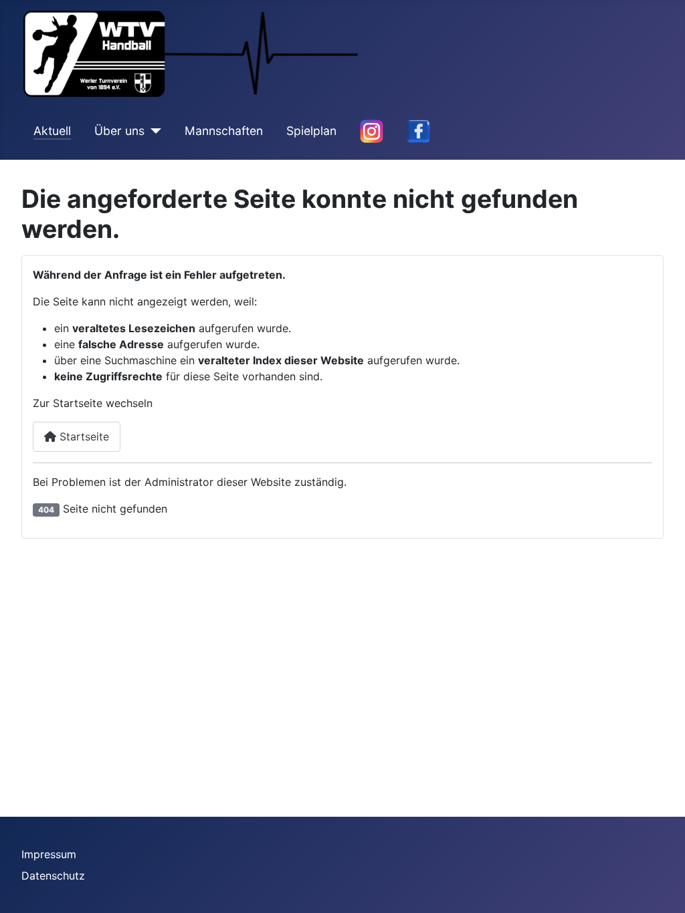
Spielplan (311, 131)
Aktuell (52, 131)
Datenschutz (53, 875)
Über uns (119, 131)
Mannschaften (224, 131)
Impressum (48, 854)
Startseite (82, 436)
